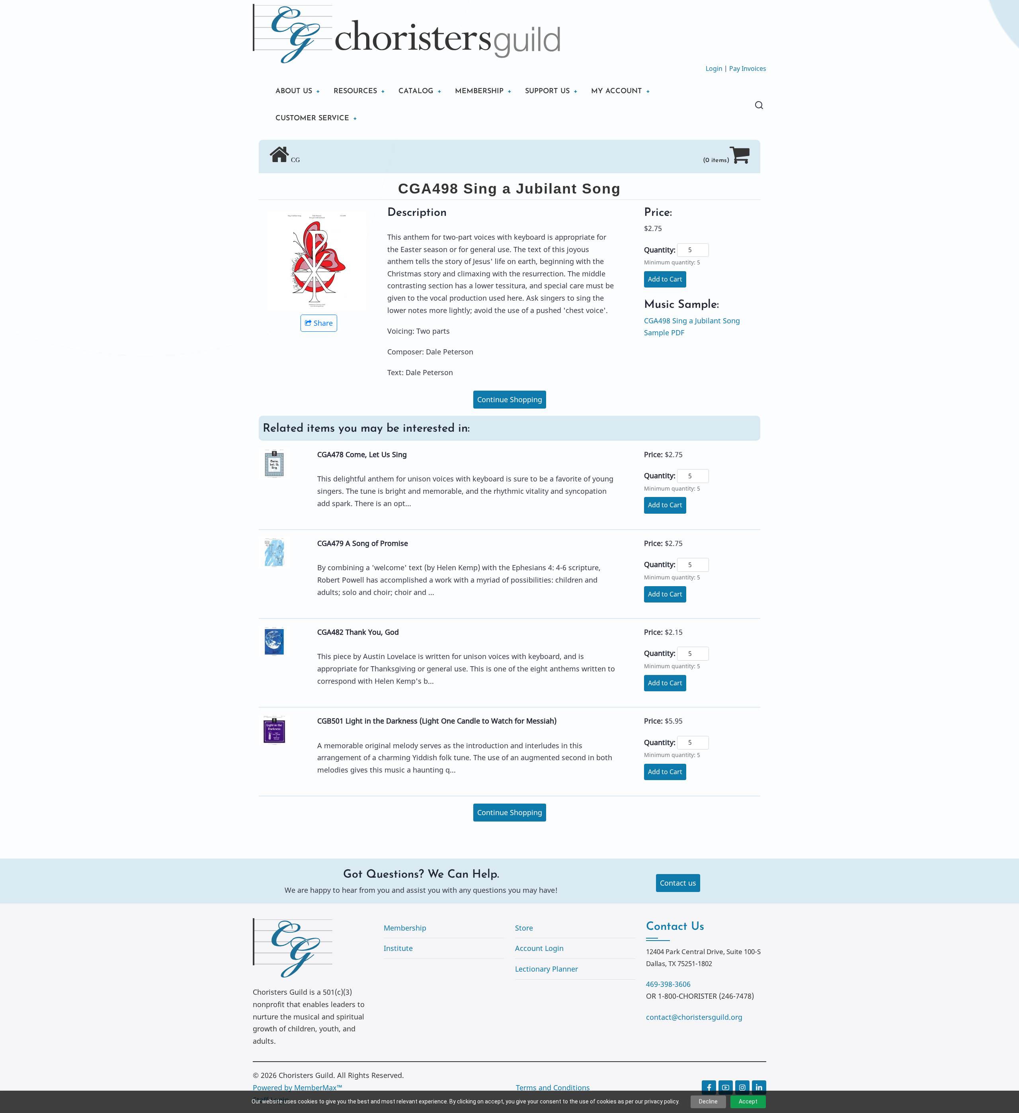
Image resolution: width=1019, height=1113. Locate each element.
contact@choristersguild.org (694, 1017)
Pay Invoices (747, 68)
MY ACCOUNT (616, 91)
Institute (398, 948)
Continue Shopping (509, 399)
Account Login (539, 948)
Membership (405, 928)
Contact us (678, 883)
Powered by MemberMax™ (297, 1087)
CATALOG (415, 91)
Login (714, 68)
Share (323, 323)
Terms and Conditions (553, 1087)
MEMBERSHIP (479, 91)
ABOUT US (293, 91)
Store (524, 928)
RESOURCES (355, 91)
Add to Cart (665, 279)
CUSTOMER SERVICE (312, 118)
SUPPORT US (547, 91)
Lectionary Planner (546, 969)
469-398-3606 (668, 984)
